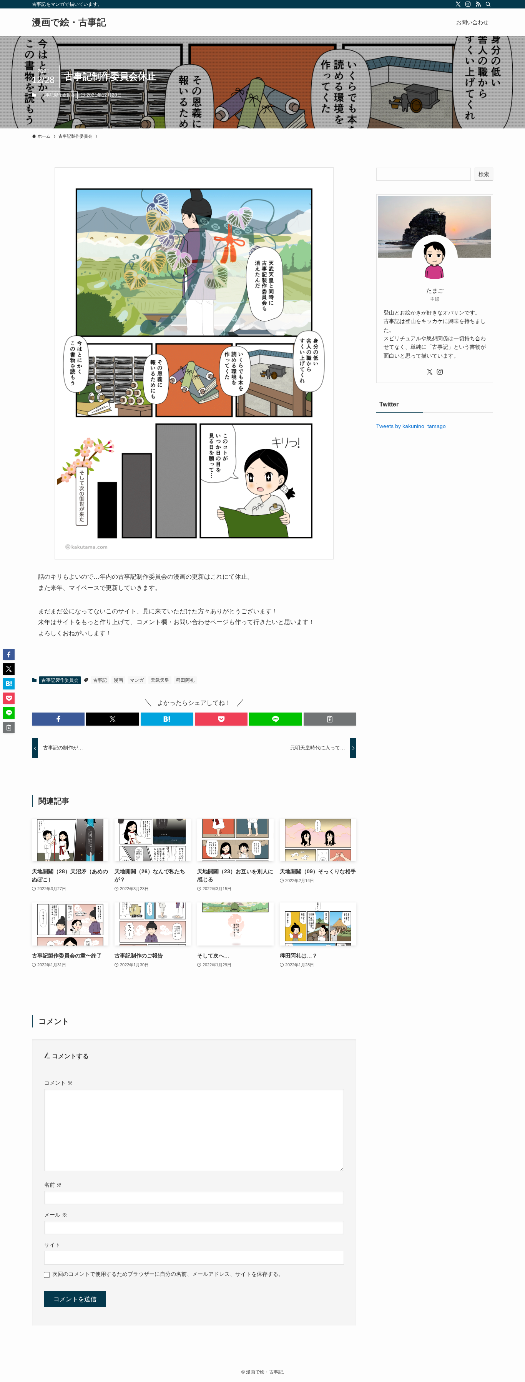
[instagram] (468, 4)
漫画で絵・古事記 (69, 22)
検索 (483, 174)
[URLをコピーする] (330, 719)
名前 (53, 1185)
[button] (58, 719)
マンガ (137, 680)
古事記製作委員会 (58, 95)
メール (55, 1215)
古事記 (100, 680)
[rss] (478, 4)
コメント (58, 1083)
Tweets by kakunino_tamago (411, 426)
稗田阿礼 (185, 680)
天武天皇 (160, 680)
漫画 (118, 680)
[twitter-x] (458, 4)
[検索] (488, 4)
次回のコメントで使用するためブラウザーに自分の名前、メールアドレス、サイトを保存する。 (168, 1274)
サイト (52, 1245)
